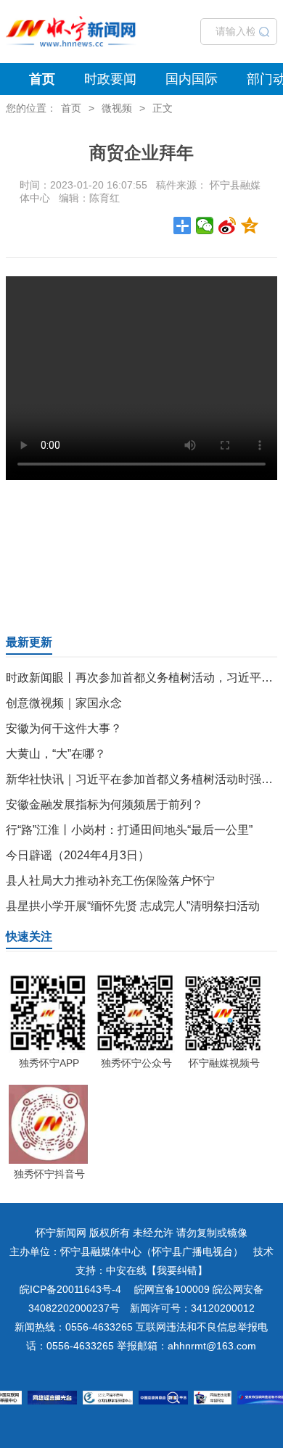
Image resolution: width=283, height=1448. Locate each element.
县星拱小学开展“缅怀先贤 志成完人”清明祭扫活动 (133, 906)
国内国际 (191, 79)
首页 (42, 79)
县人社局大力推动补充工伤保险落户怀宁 (110, 880)
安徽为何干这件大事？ (64, 728)
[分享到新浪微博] (227, 225)
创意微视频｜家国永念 (64, 703)
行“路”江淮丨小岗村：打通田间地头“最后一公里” (129, 830)
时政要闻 (110, 79)
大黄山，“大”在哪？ (56, 754)
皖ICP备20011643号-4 (70, 1289)
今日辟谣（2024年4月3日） (77, 855)
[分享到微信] (205, 225)
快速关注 (29, 936)
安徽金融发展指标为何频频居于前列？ (104, 804)
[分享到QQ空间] (250, 225)
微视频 (117, 108)
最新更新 (29, 642)
